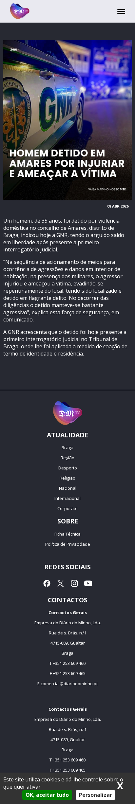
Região (67, 458)
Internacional (67, 498)
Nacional (67, 488)
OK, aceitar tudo (47, 794)
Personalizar (95, 794)
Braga (67, 447)
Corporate (67, 508)
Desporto (67, 468)
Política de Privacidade (67, 544)
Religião (67, 478)
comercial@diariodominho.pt (69, 683)
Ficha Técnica (67, 534)
